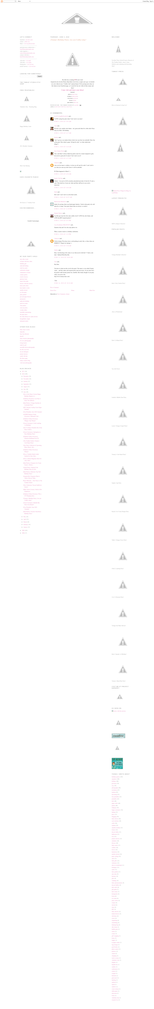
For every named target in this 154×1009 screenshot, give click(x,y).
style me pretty (24, 308)
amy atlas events (24, 259)
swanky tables (23, 310)
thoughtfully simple (25, 319)
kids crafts (114, 887)
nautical (69, 106)
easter (113, 931)
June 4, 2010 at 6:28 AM (62, 146)
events (113, 933)
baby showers (115, 911)
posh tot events (24, 303)
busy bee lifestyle (24, 334)
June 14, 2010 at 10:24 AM (63, 283)
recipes (113, 903)
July (24, 389)
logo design (115, 945)
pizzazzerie (22, 299)
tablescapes (114, 991)
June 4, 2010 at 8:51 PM (62, 220)
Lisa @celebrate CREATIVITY (62, 225)
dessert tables (115, 832)
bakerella (22, 332)
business (114, 876)
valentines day (115, 998)
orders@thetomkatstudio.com (27, 53)
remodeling (114, 922)
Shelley (56, 250)
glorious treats (23, 279)
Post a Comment (54, 287)
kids (113, 801)
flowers (113, 843)
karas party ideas (24, 285)
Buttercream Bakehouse (60, 201)
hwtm (113, 896)
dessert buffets (115, 885)
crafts (113, 823)
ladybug (114, 980)
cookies (114, 847)
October (25, 381)
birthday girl (23, 263)
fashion (113, 792)
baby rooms (115, 845)
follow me (27, 41)
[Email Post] (80, 105)
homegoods (115, 894)
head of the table (24, 281)
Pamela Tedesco (58, 213)
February (25, 524)
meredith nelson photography (27, 347)
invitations (114, 790)
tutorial (113, 905)
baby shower (115, 819)
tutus (113, 907)
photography (115, 788)
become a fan (29, 40)
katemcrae (114, 852)
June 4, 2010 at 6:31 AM (62, 158)
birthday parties (60, 106)
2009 (23, 530)
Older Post (92, 290)
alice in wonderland (117, 865)
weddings (114, 880)
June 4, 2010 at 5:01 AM (62, 121)
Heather (56, 137)
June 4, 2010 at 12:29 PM (63, 209)
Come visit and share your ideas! (72, 90)
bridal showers (115, 914)
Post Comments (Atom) (63, 294)
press (113, 814)
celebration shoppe (24, 270)
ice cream (114, 898)
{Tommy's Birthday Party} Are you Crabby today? (68, 40)
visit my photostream (29, 43)
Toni (55, 261)
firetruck (114, 975)
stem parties (23, 305)
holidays (114, 781)
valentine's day (115, 960)
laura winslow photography (27, 338)
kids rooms (114, 891)
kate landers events (25, 288)
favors (113, 849)
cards (113, 869)
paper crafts (115, 803)
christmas (114, 916)
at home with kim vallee (26, 261)
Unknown (56, 163)
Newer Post (53, 290)
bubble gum (115, 929)
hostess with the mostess (26, 283)
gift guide (114, 889)
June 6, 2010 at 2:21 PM (62, 234)
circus (113, 918)
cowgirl (113, 973)
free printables (115, 797)
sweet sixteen (115, 989)
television (114, 993)
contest (113, 971)
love (113, 836)
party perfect (23, 294)
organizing (114, 920)
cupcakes (114, 779)
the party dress (23, 314)
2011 (23, 371)
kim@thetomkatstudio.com (27, 57)
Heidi (55, 192)
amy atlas (114, 874)
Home (72, 290)
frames (113, 830)
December (26, 376)
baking (113, 812)
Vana (55, 126)
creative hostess (24, 277)
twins (113, 995)
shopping (114, 956)
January (25, 527)
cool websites (115, 821)
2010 (23, 374)
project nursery (24, 354)
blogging (114, 816)
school (113, 953)
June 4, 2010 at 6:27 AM (62, 133)
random (114, 825)
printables (114, 799)
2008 (23, 533)
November (26, 379)
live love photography (25, 340)
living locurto (23, 343)
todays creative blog (25, 360)
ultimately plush (24, 321)
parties (113, 805)
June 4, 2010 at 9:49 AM (62, 187)
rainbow (114, 987)
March (25, 522)
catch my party (23, 268)
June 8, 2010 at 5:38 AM (62, 246)
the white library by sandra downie (29, 316)
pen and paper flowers (25, 297)
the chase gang (23, 358)
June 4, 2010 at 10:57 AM (63, 197)
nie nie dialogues (24, 352)
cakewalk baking (24, 266)
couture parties (23, 274)
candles (113, 967)
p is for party (23, 292)
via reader (28, 62)
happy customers (116, 810)
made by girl (23, 345)
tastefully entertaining (25, 312)
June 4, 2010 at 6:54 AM (62, 174)
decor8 (21, 336)
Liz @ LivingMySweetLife (61, 116)
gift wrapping (115, 936)
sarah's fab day (24, 356)
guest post (114, 978)
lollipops (114, 807)
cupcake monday (116, 827)
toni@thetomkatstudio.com (27, 49)
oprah (113, 984)
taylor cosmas (115, 958)
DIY (113, 909)
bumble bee (115, 964)
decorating (114, 794)
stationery (114, 863)
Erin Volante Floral (59, 151)
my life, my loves (24, 349)
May (24, 516)
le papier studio (116, 942)
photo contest (115, 949)
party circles (115, 900)
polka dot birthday (24, 301)
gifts (113, 878)
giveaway (114, 783)
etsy (113, 785)
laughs (113, 940)
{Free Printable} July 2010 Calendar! (32, 412)
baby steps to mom (25, 329)
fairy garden (115, 872)
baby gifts (114, 861)
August (25, 386)
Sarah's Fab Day (58, 178)
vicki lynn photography (26, 363)
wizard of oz (115, 1000)
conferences (115, 969)
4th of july (114, 927)
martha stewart (23, 290)
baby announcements (117, 883)
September (26, 384)
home (113, 938)
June (24, 392)
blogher (114, 962)
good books (115, 947)
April (24, 519)
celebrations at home (25, 272)
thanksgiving (115, 925)
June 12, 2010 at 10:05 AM (63, 257)
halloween (114, 834)
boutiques (114, 867)
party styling (115, 856)
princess (114, 951)
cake (113, 858)
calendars (114, 841)
